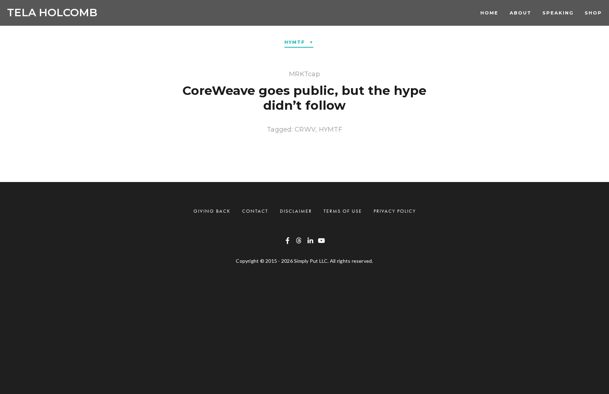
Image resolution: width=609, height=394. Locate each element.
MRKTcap (304, 74)
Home (489, 13)
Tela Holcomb (52, 12)
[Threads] (298, 240)
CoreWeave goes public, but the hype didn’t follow (304, 98)
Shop (593, 13)
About (520, 13)
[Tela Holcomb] (310, 240)
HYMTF (330, 129)
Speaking (558, 13)
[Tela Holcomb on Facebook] (287, 240)
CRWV (305, 129)
